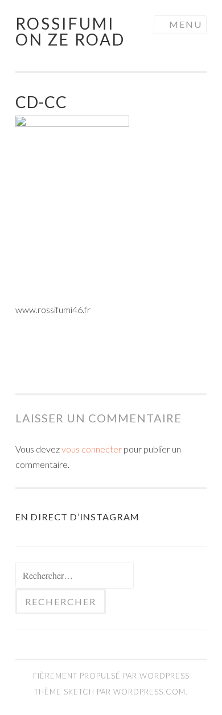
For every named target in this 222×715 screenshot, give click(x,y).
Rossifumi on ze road (70, 31)
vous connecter (91, 448)
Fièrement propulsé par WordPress (111, 675)
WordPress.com (149, 691)
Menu (185, 24)
